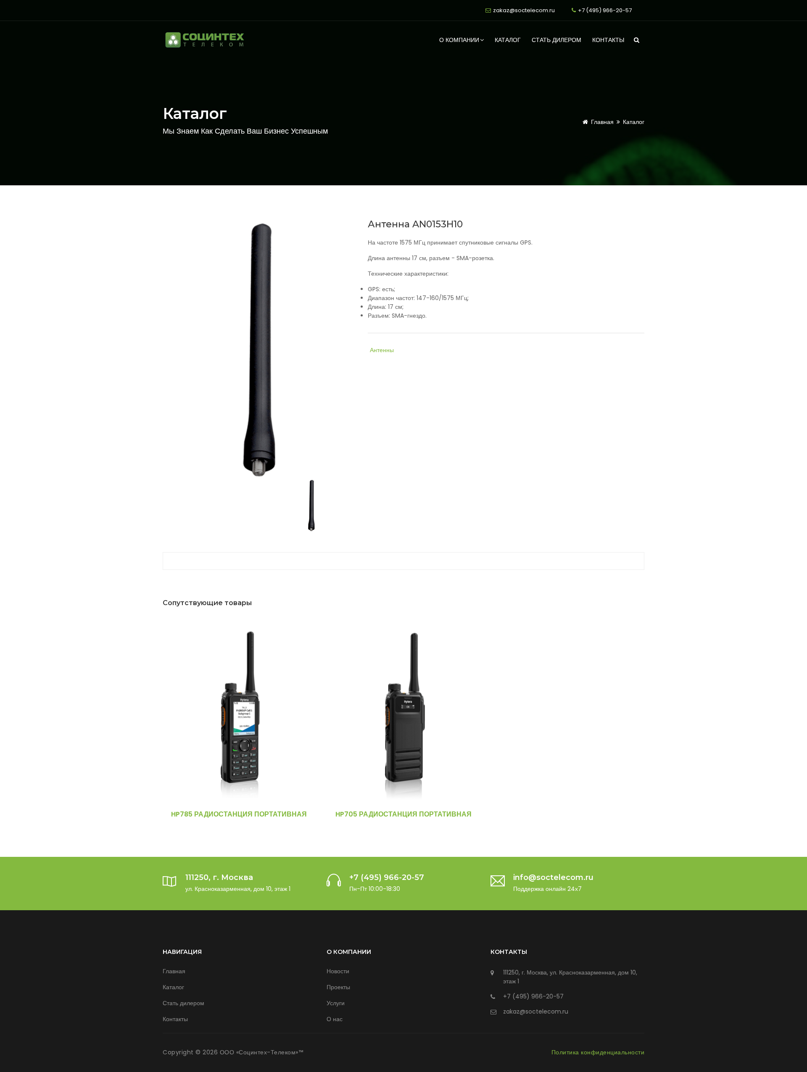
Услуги (336, 1003)
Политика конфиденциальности (598, 1052)
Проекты (338, 987)
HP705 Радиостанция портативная (403, 814)
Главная (602, 122)
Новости (338, 971)
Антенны (382, 350)
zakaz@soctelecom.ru (524, 10)
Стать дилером (556, 40)
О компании (459, 40)
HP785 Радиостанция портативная (239, 814)
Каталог (508, 40)
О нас (335, 1019)
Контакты (608, 40)
